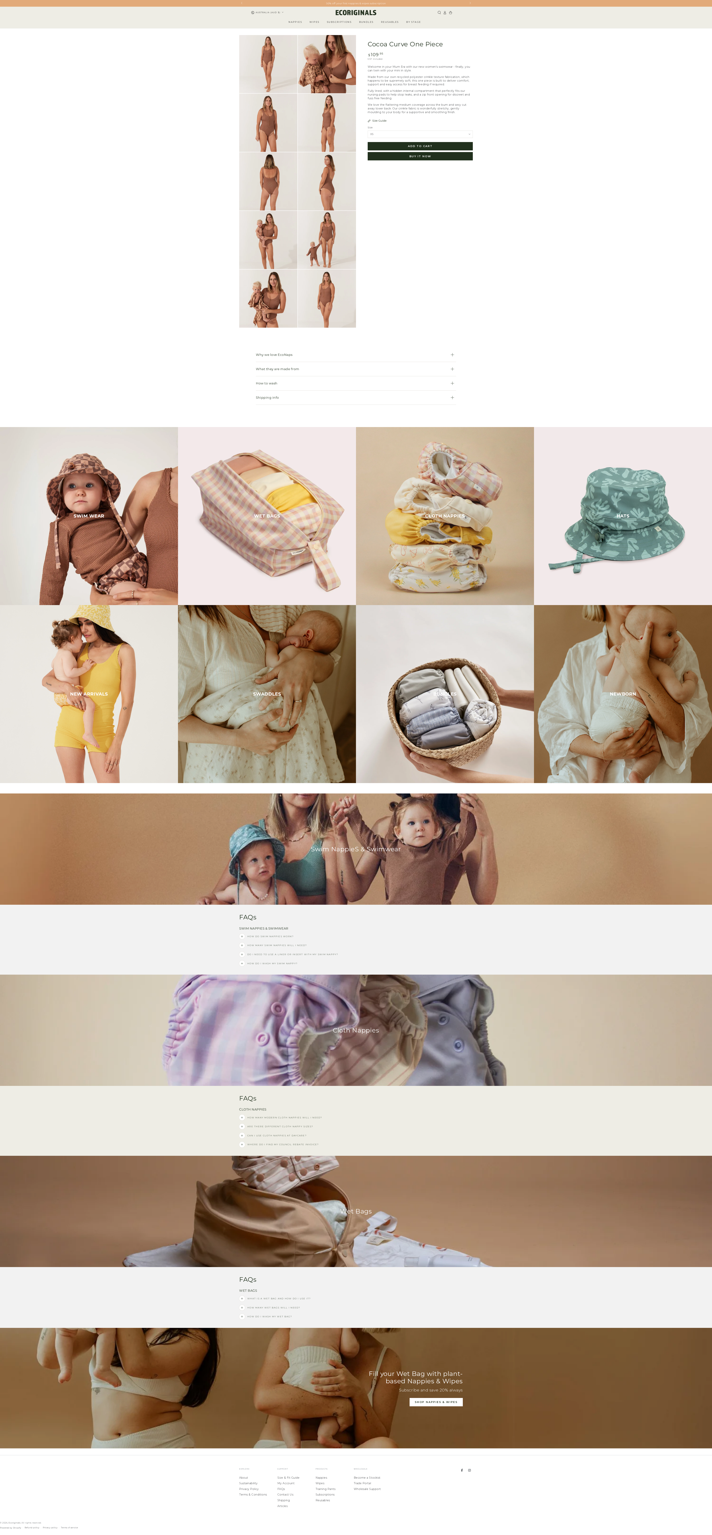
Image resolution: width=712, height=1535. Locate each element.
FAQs (281, 1489)
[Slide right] (470, 3)
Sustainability (248, 1483)
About (243, 1477)
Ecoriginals (14, 1523)
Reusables (323, 1500)
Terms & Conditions (253, 1494)
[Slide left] (242, 3)
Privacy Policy (249, 1489)
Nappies (321, 1477)
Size (370, 127)
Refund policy (32, 1527)
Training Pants (326, 1489)
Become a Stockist (367, 1477)
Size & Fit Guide (288, 1477)
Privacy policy (50, 1527)
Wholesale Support (367, 1489)
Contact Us (285, 1494)
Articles (282, 1506)
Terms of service (69, 1527)
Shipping (283, 1500)
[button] (439, 12)
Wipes (320, 1483)
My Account (285, 1483)
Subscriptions (325, 1494)
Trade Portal (362, 1483)
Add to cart (420, 146)
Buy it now (420, 156)
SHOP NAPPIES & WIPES (436, 1402)
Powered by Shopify (10, 1528)
